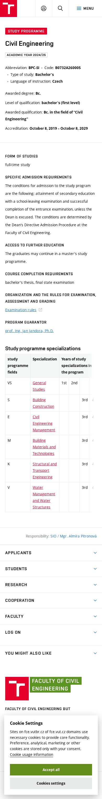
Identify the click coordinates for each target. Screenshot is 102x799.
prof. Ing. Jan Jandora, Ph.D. (29, 330)
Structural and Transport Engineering (45, 470)
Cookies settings (51, 783)
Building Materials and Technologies (44, 447)
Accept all (51, 769)
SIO (54, 536)
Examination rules (21, 309)
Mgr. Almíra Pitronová (78, 536)
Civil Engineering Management (44, 423)
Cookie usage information (31, 754)
